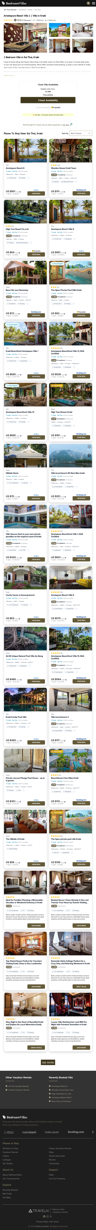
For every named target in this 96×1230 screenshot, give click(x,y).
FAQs (51, 1174)
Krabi (30, 9)
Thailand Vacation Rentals (19, 1090)
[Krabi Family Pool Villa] (25, 699)
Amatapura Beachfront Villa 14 (20, 412)
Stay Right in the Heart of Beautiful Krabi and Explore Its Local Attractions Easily (24, 1023)
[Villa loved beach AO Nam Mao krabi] (70, 455)
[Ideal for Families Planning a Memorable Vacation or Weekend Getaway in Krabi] (25, 882)
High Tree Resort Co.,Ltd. (17, 229)
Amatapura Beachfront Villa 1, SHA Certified (67, 535)
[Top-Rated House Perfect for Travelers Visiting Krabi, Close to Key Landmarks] (25, 943)
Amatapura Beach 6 (15, 168)
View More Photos (13, 49)
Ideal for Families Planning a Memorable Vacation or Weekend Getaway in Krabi (24, 901)
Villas (51, 1152)
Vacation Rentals (10, 1152)
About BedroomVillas (12, 1174)
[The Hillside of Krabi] (25, 821)
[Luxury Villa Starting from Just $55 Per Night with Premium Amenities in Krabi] (70, 1004)
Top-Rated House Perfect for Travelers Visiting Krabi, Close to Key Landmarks (24, 962)
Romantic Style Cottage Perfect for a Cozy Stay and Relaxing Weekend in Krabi (70, 962)
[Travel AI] (38, 1210)
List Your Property (57, 1178)
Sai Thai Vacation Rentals (18, 1086)
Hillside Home (12, 473)
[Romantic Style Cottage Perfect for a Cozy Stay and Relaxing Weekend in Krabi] (70, 943)
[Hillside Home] (25, 455)
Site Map (7, 1197)
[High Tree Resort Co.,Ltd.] (25, 211)
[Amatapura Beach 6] (25, 150)
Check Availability (48, 100)
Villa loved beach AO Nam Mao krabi (68, 473)
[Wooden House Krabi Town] (70, 150)
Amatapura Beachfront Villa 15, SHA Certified (67, 657)
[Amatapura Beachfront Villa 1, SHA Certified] (70, 516)
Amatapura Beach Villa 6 (62, 229)
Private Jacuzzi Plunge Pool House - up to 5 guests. (25, 779)
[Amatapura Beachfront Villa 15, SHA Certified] (70, 638)
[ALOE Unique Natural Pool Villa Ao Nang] (25, 638)
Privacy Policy (42, 1221)
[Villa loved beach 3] (70, 699)
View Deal (36, 193)
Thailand (22, 9)
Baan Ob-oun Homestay (17, 290)
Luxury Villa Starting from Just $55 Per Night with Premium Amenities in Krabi (69, 1023)
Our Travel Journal (11, 1178)
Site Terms (54, 1221)
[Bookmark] (7, 26)
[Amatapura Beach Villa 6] (70, 211)
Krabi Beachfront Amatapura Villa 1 (22, 351)
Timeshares (54, 1163)
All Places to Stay (10, 1148)
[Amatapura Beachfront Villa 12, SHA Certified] (70, 333)
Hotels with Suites (57, 1155)
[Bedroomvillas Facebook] (44, 1216)
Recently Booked (10, 1189)
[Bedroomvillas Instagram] (47, 1216)
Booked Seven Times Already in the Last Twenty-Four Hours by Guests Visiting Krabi (70, 901)
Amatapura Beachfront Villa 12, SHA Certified (67, 352)
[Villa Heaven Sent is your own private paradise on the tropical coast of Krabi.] (25, 516)
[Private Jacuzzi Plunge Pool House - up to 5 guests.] (25, 760)
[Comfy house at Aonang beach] (25, 577)
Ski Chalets (8, 1163)
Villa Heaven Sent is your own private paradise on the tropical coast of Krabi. (24, 535)
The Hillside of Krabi (15, 839)
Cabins (6, 1155)
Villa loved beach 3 (60, 717)
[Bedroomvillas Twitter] (51, 1216)
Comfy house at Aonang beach (20, 595)
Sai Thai (37, 9)
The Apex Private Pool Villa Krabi (66, 290)
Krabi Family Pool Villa (16, 717)
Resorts (52, 1159)
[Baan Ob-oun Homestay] (25, 272)
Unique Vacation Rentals (60, 1148)
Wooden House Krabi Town (63, 168)
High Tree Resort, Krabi (61, 412)
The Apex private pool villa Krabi (66, 839)
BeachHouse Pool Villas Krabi (64, 778)
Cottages (7, 1159)
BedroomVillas (42, 1226)
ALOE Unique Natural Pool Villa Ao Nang (24, 656)
